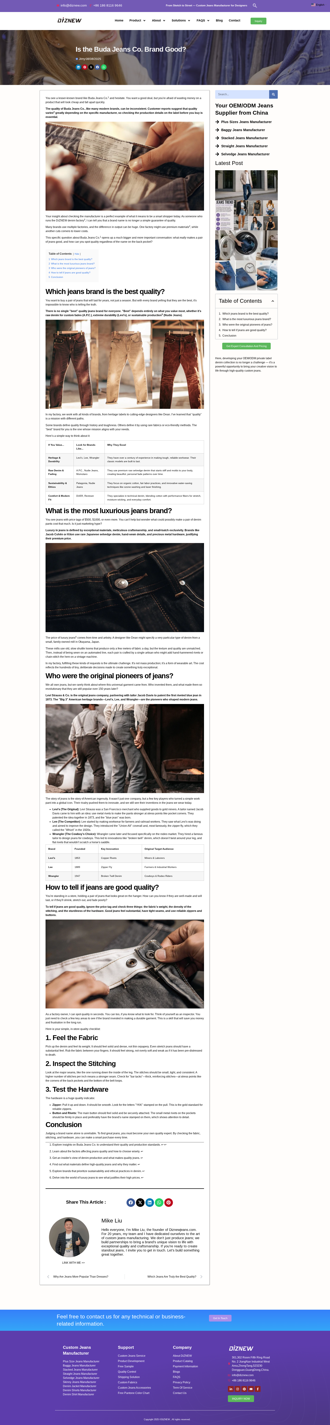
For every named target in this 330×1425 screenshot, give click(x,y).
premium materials (178, 227)
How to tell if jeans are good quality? (244, 330)
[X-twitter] (140, 1202)
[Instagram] (237, 1389)
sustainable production (146, 315)
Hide (77, 254)
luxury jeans (68, 637)
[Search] (273, 94)
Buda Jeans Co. (98, 98)
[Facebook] (130, 1202)
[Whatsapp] (159, 1202)
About (156, 20)
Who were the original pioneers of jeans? (247, 324)
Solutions (179, 20)
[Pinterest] (168, 1202)
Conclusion (229, 335)
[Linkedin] (149, 1202)
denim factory (76, 220)
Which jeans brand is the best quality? (245, 313)
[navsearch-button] (254, 6)
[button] (272, 301)
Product (135, 20)
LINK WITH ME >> (73, 1262)
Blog (219, 20)
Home (119, 20)
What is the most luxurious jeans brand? (246, 319)
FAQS (201, 20)
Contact (234, 20)
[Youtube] (251, 1389)
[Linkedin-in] (231, 1389)
